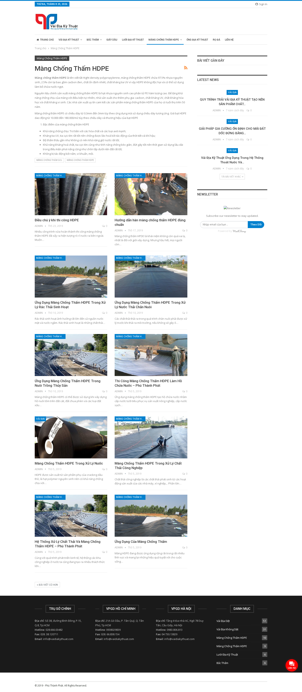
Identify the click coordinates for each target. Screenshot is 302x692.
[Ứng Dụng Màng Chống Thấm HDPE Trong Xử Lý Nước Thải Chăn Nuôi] (151, 277)
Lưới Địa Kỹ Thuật (133, 39)
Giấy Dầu (111, 39)
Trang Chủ (47, 39)
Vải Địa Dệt (223, 621)
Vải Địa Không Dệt (227, 629)
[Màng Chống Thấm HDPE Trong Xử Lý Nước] (71, 437)
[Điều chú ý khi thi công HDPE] (71, 194)
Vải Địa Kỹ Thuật (69, 39)
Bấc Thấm (93, 39)
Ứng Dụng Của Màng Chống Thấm (141, 542)
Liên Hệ (229, 39)
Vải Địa (40, 418)
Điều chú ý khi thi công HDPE (57, 220)
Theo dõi (256, 224)
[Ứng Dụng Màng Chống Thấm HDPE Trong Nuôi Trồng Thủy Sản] (71, 355)
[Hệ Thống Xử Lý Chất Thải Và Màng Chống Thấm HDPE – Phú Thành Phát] (71, 516)
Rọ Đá (216, 39)
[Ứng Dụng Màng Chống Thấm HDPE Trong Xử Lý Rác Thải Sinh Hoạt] (71, 277)
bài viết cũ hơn (48, 584)
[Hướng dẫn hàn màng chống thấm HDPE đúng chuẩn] (151, 194)
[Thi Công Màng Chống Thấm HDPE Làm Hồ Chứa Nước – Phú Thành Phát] (151, 355)
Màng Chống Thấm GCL (49, 160)
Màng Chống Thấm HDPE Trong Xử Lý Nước (69, 463)
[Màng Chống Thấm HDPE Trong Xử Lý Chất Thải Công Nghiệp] (151, 437)
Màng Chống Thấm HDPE (164, 39)
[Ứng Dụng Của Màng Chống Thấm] (151, 516)
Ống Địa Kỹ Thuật (197, 39)
